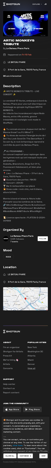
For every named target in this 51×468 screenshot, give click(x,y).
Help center (9, 384)
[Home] (11, 4)
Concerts (8, 368)
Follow (42, 239)
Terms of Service (24, 462)
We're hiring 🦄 (10, 360)
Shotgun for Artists (13, 351)
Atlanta (31, 355)
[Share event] (45, 4)
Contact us (9, 388)
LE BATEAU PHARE (17, 274)
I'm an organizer (11, 347)
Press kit (7, 355)
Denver (31, 364)
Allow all (9, 456)
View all (31, 368)
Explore (36, 4)
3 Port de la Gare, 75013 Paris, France (27, 282)
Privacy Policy (8, 462)
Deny (43, 456)
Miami (31, 360)
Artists (6, 364)
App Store (14, 409)
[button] (43, 238)
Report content (11, 392)
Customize (24, 456)
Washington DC (35, 351)
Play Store (34, 409)
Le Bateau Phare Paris (17, 48)
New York (32, 347)
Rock (8, 257)
